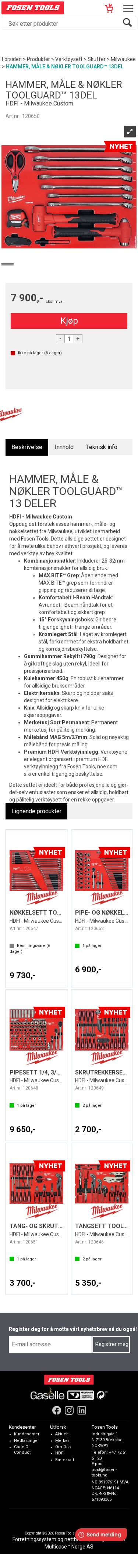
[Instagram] (69, 1410)
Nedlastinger (26, 1440)
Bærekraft (64, 1459)
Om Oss (63, 1446)
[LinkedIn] (81, 1410)
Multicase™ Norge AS (69, 1547)
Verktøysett (68, 59)
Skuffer (97, 59)
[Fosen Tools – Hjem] (69, 1379)
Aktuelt (61, 1434)
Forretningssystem (34, 1539)
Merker (62, 1440)
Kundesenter (26, 1434)
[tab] (27, 447)
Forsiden (12, 59)
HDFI (59, 1453)
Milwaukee (123, 59)
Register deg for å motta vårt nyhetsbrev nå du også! (73, 1329)
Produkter (38, 59)
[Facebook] (56, 1410)
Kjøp (69, 321)
